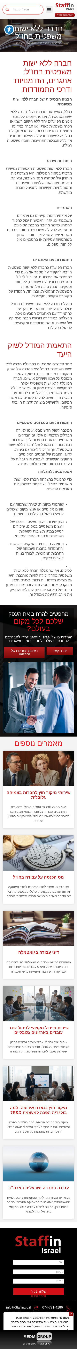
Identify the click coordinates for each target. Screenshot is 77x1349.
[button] (49, 9)
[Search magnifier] (7, 9)
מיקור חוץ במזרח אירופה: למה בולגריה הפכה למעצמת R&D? (38, 1110)
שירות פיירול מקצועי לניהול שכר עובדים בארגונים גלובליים (39, 1030)
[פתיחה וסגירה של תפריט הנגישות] (9, 30)
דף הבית (56, 43)
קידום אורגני (44, 1343)
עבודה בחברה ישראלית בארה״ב (38, 1188)
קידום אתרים (29, 1343)
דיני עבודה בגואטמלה (38, 952)
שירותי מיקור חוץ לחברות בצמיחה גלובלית (38, 794)
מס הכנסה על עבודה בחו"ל (38, 877)
